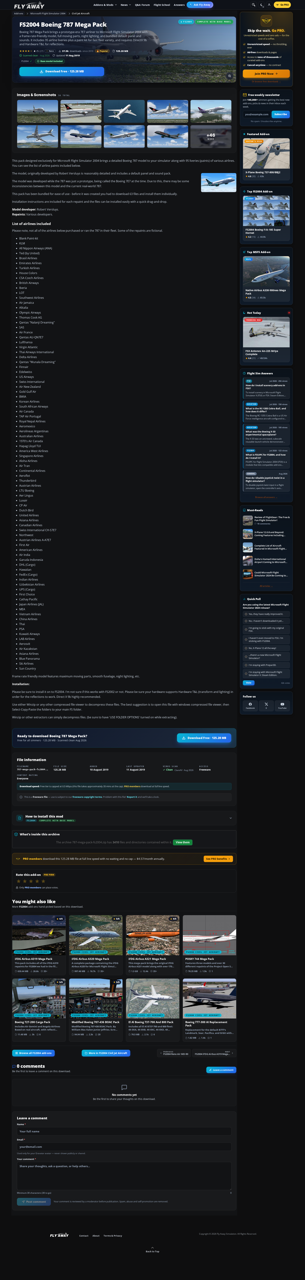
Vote (248, 682)
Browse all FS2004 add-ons (35, 1053)
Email (21, 1139)
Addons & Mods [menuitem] (103, 5)
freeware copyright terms (87, 796)
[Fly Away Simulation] (29, 4)
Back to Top (152, 1251)
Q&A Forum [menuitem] (142, 5)
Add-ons (18, 13)
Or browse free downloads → (266, 81)
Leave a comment (223, 1069)
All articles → (266, 586)
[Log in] (269, 5)
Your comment (26, 1159)
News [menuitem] (124, 5)
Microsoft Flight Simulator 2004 (47, 13)
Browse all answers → (266, 497)
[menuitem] (200, 5)
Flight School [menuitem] (162, 5)
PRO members (132, 786)
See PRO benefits (216, 858)
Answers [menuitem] (179, 5)
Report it (132, 796)
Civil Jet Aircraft (80, 13)
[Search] (253, 5)
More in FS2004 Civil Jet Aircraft (108, 1053)
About (96, 1235)
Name (21, 1124)
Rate (51, 51)
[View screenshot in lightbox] (229, 76)
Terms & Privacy (113, 1235)
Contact (83, 1235)
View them (183, 842)
